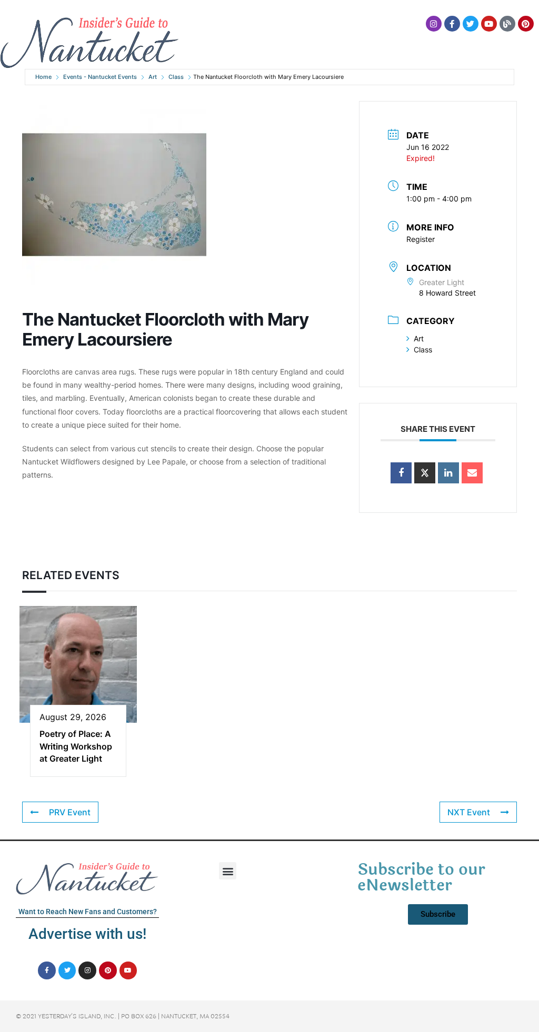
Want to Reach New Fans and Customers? (87, 911)
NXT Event (468, 812)
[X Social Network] (424, 472)
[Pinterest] (526, 24)
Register (420, 239)
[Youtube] (489, 24)
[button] (227, 870)
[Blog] (507, 24)
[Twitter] (470, 24)
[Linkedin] (448, 472)
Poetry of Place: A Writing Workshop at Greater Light (75, 746)
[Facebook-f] (452, 24)
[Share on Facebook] (401, 472)
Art (152, 76)
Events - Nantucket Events (100, 76)
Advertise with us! (87, 934)
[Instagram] (434, 24)
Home (43, 76)
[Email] (472, 472)
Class (176, 76)
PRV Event (70, 812)
